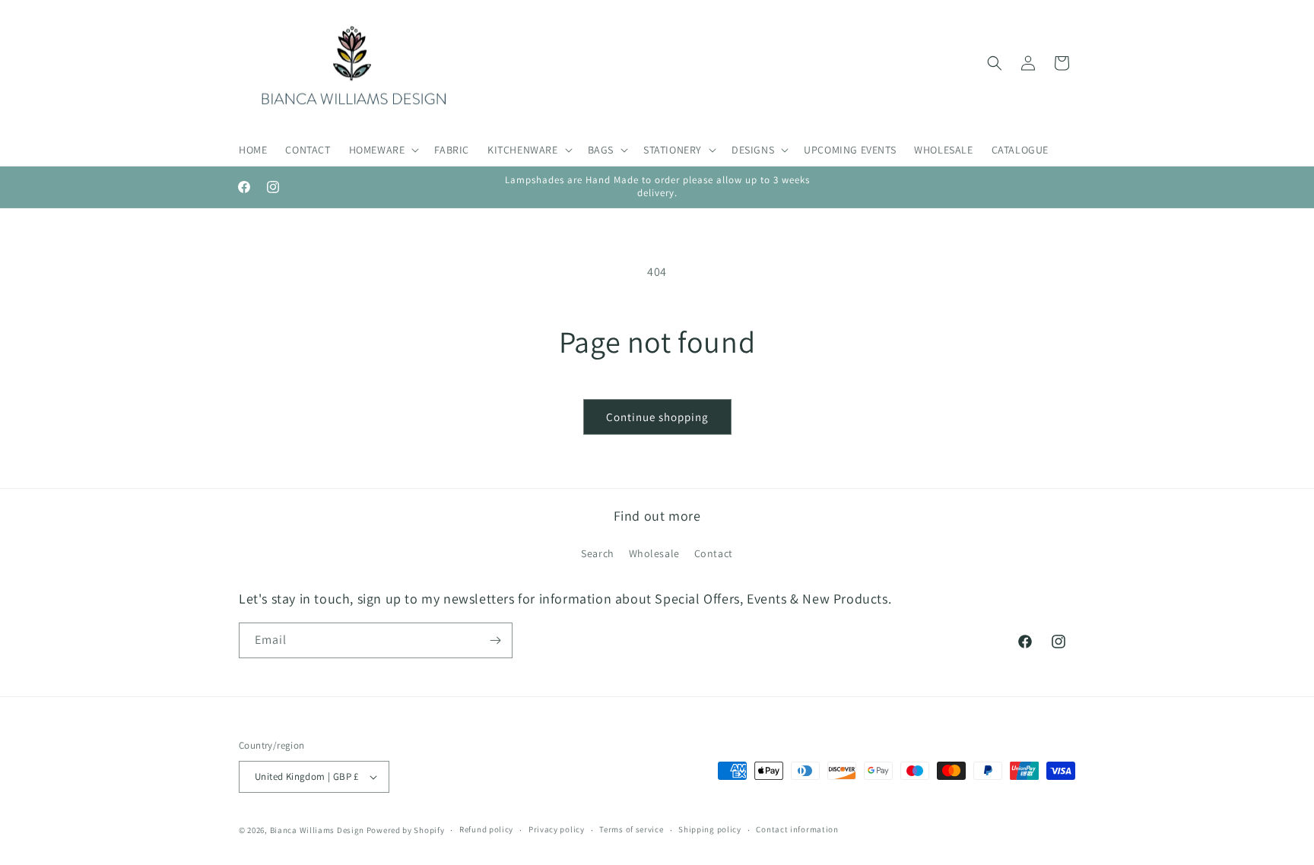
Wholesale (654, 553)
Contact (713, 553)
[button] (383, 150)
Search (597, 553)
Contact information (797, 829)
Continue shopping (657, 417)
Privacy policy (556, 829)
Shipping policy (709, 829)
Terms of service (631, 829)
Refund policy (486, 829)
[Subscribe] (495, 640)
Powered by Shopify (406, 830)
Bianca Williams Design (317, 830)
